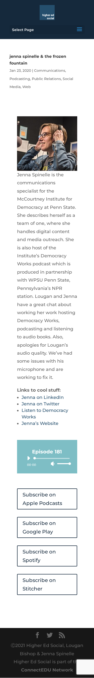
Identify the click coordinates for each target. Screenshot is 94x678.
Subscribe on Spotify (39, 556)
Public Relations (46, 79)
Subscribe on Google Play (39, 527)
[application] (47, 461)
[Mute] (52, 463)
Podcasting (20, 79)
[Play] (29, 458)
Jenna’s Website (40, 423)
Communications (49, 70)
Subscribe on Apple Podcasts (42, 499)
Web (26, 87)
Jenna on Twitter (40, 404)
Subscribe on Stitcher (39, 584)
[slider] (63, 463)
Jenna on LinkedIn (43, 397)
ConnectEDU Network (47, 670)
